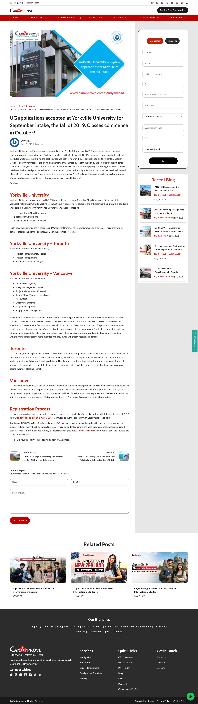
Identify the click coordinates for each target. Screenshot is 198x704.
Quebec (117, 631)
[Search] (187, 3)
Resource (119, 18)
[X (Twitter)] (157, 3)
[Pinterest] (177, 3)
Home (16, 18)
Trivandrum (94, 631)
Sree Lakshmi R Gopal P (169, 195)
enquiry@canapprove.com (26, 2)
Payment (122, 683)
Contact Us (162, 662)
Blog (120, 673)
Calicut (75, 626)
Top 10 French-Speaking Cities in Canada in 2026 (169, 211)
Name (15, 482)
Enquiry (83, 678)
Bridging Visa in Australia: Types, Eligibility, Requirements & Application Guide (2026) (170, 230)
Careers (161, 667)
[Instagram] (162, 3)
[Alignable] (182, 3)
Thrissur (80, 631)
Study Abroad (65, 18)
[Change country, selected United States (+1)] (148, 74)
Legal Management (89, 667)
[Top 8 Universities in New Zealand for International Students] (99, 567)
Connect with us (85, 430)
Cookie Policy (180, 701)
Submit (163, 161)
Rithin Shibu (164, 217)
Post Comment (20, 520)
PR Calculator (125, 662)
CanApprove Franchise (91, 673)
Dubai (124, 626)
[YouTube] (172, 3)
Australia (49, 626)
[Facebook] (152, 3)
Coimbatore (111, 626)
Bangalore (62, 626)
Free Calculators (147, 18)
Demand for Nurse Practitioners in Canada (166, 270)
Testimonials (93, 18)
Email (76, 482)
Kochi (134, 626)
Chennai (97, 626)
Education (85, 662)
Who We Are (176, 18)
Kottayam (145, 626)
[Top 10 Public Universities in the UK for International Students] (38, 567)
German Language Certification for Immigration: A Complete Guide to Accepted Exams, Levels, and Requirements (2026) (170, 248)
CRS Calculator (125, 657)
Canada (86, 626)
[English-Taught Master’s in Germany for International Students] (160, 567)
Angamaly (36, 626)
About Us (161, 657)
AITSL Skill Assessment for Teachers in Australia (167, 189)
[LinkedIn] (167, 3)
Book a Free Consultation (172, 10)
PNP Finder (124, 667)
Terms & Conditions (144, 701)
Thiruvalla (159, 626)
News (121, 678)
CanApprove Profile (128, 689)
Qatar (107, 631)
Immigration (36, 18)
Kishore (162, 235)
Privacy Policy (163, 701)
